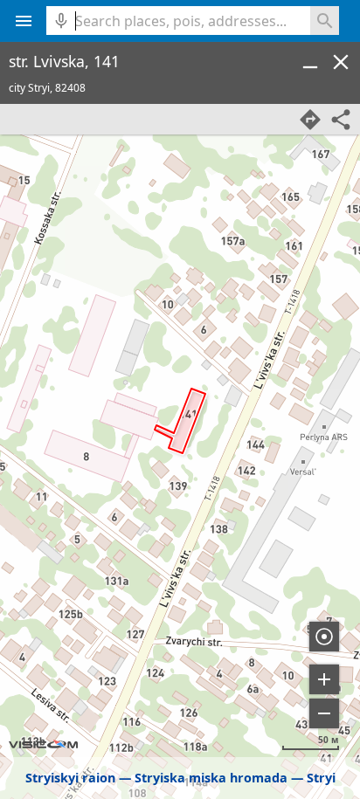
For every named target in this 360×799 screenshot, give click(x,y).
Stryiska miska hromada (211, 777)
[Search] (324, 20)
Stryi (321, 777)
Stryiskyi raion (70, 777)
